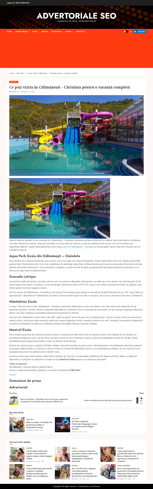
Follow (141, 31)
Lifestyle (75, 466)
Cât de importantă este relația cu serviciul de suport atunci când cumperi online (39, 455)
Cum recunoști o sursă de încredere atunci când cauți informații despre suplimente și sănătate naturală (85, 456)
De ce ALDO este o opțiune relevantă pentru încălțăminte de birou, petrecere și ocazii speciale (85, 472)
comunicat (15, 92)
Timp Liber (13, 82)
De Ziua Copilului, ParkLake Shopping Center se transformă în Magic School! (84, 425)
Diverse (74, 448)
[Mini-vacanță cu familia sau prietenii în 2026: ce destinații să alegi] (17, 424)
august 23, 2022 (28, 92)
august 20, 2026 (34, 462)
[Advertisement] (76, 51)
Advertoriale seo (76, 16)
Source (12, 374)
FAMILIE (29, 466)
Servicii (44, 31)
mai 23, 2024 (78, 432)
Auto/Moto (56, 31)
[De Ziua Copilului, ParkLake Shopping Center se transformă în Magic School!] (62, 424)
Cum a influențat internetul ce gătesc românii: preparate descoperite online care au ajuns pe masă (39, 473)
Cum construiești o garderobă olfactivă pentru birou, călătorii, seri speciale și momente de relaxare (130, 456)
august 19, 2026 (79, 479)
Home (9, 31)
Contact (80, 31)
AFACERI (29, 448)
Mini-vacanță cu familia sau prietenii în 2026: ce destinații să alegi (39, 425)
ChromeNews (84, 486)
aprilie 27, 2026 (33, 430)
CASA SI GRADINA (123, 466)
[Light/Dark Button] (126, 31)
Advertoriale (21, 31)
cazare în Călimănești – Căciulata (78, 246)
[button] (130, 31)
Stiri (34, 31)
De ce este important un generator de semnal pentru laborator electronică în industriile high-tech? (130, 472)
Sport (68, 31)
